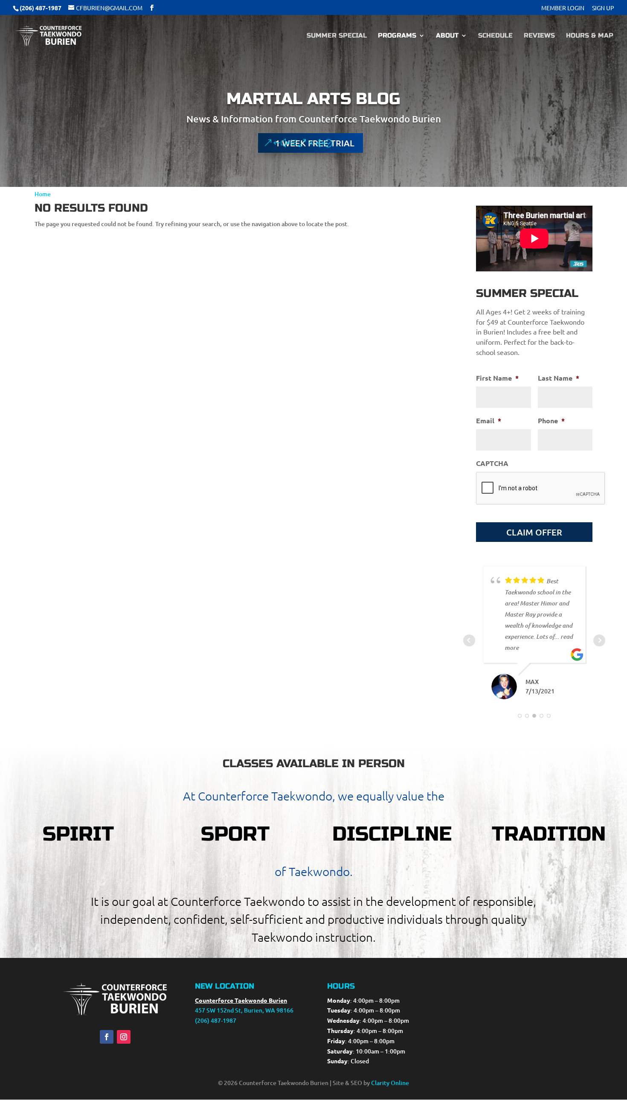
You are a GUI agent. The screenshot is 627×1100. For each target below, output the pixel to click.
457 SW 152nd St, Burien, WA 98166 (244, 1010)
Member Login (562, 8)
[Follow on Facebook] (106, 1037)
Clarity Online (390, 1083)
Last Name (558, 378)
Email (488, 420)
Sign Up (603, 8)
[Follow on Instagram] (124, 1037)
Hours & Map (589, 35)
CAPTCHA (492, 463)
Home (43, 194)
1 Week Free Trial (314, 142)
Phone (551, 420)
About (447, 35)
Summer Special (337, 35)
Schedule (495, 35)
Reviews (539, 35)
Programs (397, 35)
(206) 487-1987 (215, 1020)
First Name (497, 378)
